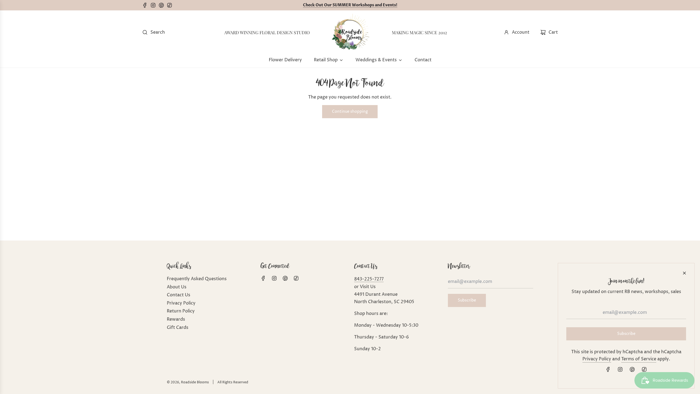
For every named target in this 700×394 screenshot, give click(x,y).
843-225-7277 (369, 279)
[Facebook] (146, 5)
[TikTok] (171, 5)
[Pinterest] (163, 5)
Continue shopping (350, 111)
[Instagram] (154, 5)
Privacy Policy (596, 359)
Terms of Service (638, 359)
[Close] (684, 273)
